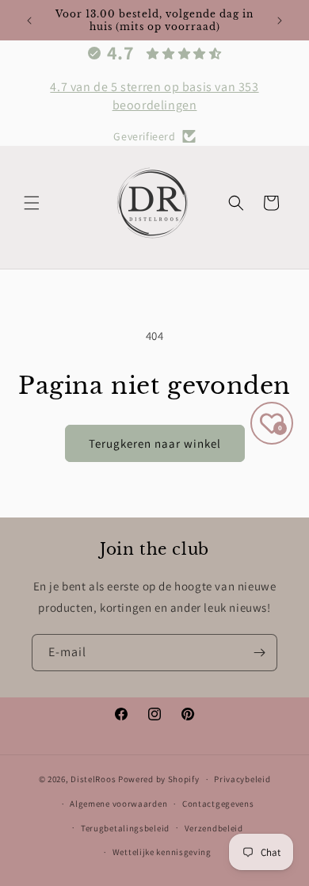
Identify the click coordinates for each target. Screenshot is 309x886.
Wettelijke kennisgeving (162, 851)
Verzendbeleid (214, 828)
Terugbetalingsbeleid (125, 828)
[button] (31, 202)
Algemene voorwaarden (118, 803)
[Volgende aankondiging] (279, 20)
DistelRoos (93, 779)
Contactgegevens (218, 803)
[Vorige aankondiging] (29, 20)
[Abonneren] (259, 652)
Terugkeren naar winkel (155, 443)
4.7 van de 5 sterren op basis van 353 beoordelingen (154, 95)
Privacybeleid (242, 779)
